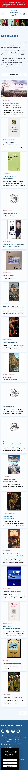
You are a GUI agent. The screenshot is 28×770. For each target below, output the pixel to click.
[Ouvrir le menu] (2, 13)
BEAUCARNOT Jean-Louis (9, 550)
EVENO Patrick (6, 173)
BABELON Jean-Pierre (8, 374)
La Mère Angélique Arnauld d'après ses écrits (11, 144)
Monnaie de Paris (7, 272)
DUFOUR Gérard (6, 241)
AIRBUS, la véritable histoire (12, 591)
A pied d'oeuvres (8, 275)
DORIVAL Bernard (7, 623)
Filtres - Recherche (14, 74)
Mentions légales (20, 759)
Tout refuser (10, 763)
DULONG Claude (6, 694)
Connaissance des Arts (9, 513)
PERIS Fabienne (7, 476)
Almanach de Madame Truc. (12, 664)
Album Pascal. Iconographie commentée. (11, 627)
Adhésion (17, 741)
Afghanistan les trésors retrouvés (8, 517)
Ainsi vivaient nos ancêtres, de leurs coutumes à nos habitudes (13, 555)
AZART (4, 438)
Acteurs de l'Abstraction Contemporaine (12, 443)
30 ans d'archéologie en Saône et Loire (10, 215)
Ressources (18, 743)
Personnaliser (10, 766)
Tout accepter (10, 760)
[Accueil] (2, 28)
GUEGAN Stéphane (7, 339)
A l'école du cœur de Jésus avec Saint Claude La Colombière (13, 245)
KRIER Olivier (6, 100)
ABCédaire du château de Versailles (10, 378)
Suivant (22, 713)
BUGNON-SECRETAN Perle (9, 139)
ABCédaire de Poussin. (10, 342)
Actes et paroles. (8, 407)
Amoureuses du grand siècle (12, 697)
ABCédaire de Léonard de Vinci (13, 307)
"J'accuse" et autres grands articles (9, 177)
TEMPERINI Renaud (7, 304)
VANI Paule (6, 660)
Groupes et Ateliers (20, 738)
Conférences (18, 736)
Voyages (17, 739)
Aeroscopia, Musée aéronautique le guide (10, 480)
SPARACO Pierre (7, 588)
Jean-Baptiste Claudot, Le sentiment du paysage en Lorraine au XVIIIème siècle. (12, 105)
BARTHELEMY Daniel (8, 210)
